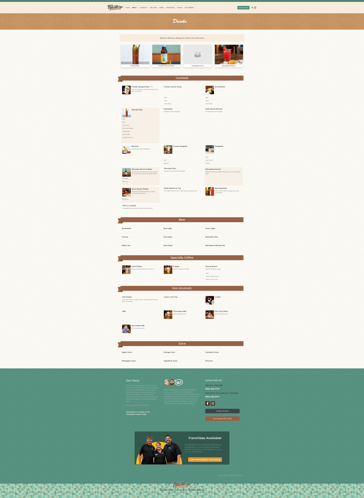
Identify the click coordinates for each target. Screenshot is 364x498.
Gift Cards (153, 7)
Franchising (170, 7)
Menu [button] (134, 7)
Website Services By (236, 475)
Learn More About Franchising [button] (205, 459)
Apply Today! (141, 414)
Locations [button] (143, 7)
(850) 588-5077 (212, 397)
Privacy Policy (223, 475)
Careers (179, 7)
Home (128, 7)
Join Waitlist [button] (189, 7)
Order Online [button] (243, 8)
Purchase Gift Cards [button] (222, 418)
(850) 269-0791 (212, 389)
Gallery (161, 7)
